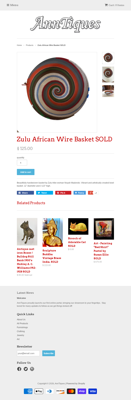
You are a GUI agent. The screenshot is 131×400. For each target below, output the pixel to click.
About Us (21, 319)
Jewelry (20, 335)
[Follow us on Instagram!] (32, 370)
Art (18, 339)
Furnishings (22, 327)
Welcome (21, 298)
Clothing (21, 331)
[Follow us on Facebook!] (19, 370)
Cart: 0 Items (116, 5)
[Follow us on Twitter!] (26, 370)
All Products (22, 323)
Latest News (25, 292)
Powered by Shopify (75, 383)
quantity (20, 157)
